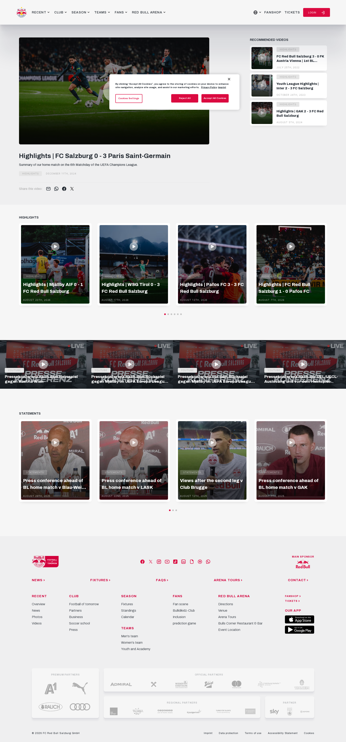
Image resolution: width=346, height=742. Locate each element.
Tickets (292, 12)
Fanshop (272, 12)
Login (312, 12)
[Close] (229, 79)
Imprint (222, 87)
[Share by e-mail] (48, 189)
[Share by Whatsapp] (56, 189)
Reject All (185, 98)
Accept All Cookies (215, 98)
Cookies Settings (128, 98)
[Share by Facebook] (64, 189)
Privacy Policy (209, 87)
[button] (165, 314)
